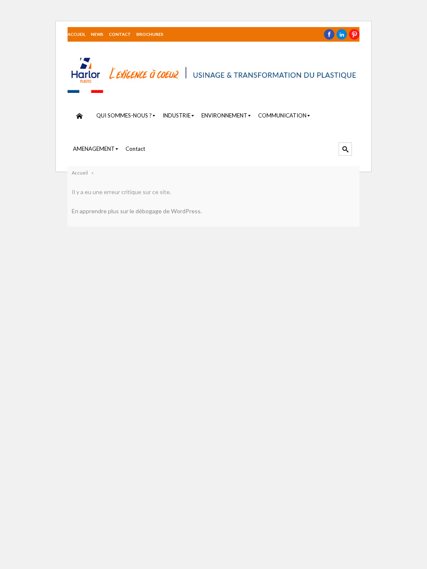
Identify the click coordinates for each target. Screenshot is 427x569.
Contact (120, 34)
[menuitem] (79, 115)
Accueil (76, 34)
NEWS (97, 34)
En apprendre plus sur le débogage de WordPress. (137, 211)
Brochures (149, 34)
